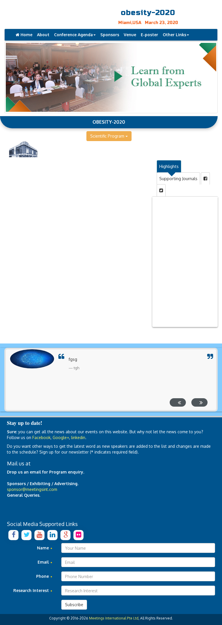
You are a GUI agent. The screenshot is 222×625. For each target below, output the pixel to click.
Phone (43, 576)
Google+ (61, 437)
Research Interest (31, 590)
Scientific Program (107, 136)
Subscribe (74, 604)
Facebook (41, 437)
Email (44, 562)
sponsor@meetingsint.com (32, 489)
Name (43, 547)
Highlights (169, 166)
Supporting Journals (178, 178)
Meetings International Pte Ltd (113, 618)
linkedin (78, 437)
